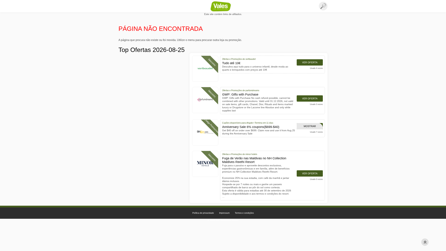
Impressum (224, 213)
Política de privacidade (203, 213)
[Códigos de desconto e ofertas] (223, 6)
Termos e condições (244, 213)
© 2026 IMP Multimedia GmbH (223, 220)
